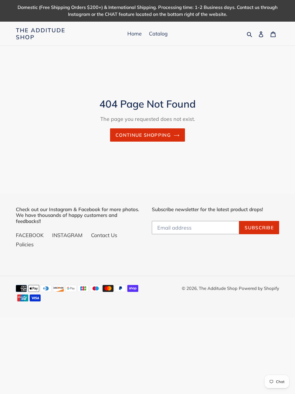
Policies (25, 244)
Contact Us (104, 235)
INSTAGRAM (67, 235)
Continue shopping (143, 135)
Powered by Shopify (259, 288)
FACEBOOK (30, 235)
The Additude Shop (40, 34)
